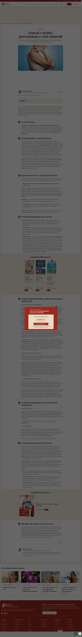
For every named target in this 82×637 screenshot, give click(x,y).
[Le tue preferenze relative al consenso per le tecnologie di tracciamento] (80, 634)
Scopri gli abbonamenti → (41, 323)
